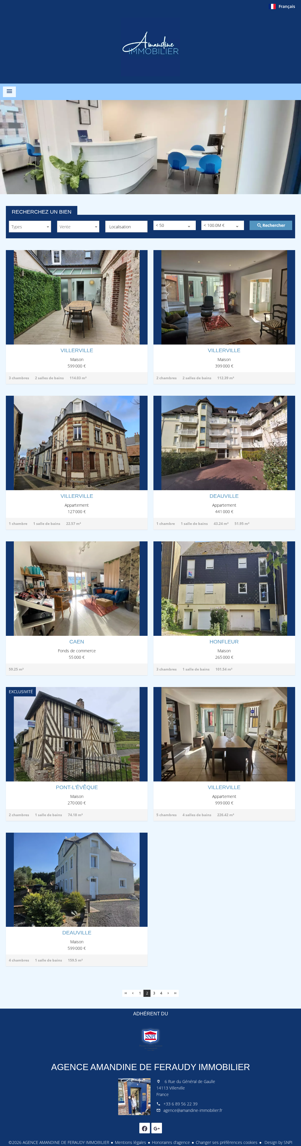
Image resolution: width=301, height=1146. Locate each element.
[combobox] (30, 226)
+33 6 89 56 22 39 (180, 1104)
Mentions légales (130, 1142)
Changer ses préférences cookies (226, 1142)
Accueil (150, 47)
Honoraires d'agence (171, 1142)
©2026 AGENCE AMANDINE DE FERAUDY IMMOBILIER (59, 1142)
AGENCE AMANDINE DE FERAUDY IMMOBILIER (150, 1067)
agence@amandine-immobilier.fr (192, 1110)
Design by (277, 1142)
